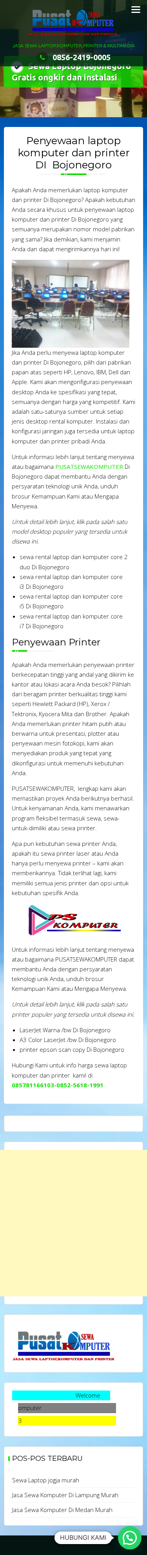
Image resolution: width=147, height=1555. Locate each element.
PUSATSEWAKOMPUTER (89, 466)
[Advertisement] (73, 1223)
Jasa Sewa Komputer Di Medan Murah (62, 1510)
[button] (130, 1538)
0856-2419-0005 (82, 57)
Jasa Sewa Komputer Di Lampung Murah (65, 1495)
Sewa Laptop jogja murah (45, 1480)
